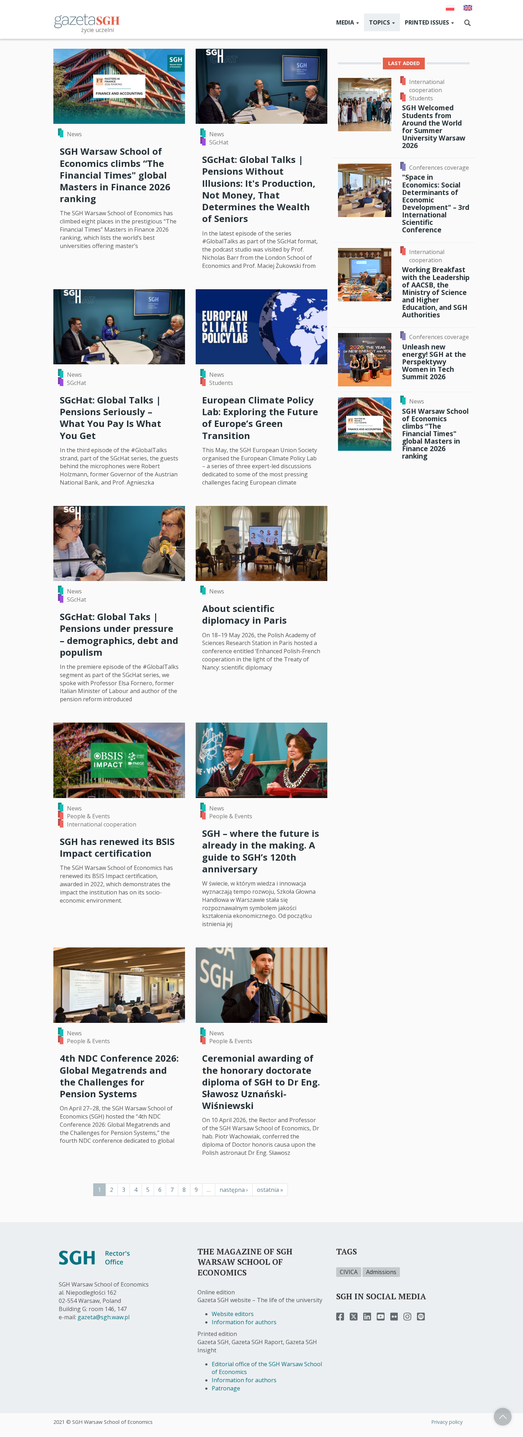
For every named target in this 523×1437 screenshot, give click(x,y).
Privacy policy (447, 1421)
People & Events (88, 816)
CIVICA (349, 1272)
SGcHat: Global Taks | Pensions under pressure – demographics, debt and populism (119, 635)
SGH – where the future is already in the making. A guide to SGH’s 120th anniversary (260, 851)
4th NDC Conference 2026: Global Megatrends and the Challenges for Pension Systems (119, 1076)
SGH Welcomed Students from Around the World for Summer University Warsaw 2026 (433, 126)
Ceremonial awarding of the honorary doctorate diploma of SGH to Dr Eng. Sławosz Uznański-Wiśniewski (261, 1082)
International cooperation (101, 824)
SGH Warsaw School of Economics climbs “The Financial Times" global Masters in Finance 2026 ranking (115, 175)
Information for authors (244, 1322)
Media (345, 22)
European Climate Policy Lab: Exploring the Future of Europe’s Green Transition (260, 418)
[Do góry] (503, 1417)
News (74, 134)
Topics (380, 22)
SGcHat (218, 142)
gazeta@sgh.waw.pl (104, 1317)
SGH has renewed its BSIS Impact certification (117, 847)
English (468, 8)
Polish (450, 8)
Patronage (226, 1388)
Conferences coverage (439, 167)
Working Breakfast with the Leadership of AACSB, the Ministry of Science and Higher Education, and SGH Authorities (436, 292)
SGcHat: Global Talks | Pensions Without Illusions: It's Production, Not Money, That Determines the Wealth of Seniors (258, 189)
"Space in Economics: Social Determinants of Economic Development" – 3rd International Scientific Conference (435, 203)
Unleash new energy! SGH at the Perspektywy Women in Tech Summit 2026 (434, 362)
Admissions (381, 1272)
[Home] (87, 21)
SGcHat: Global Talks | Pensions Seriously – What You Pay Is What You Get (110, 418)
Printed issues (427, 22)
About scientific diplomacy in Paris (244, 614)
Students (221, 383)
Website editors (233, 1314)
